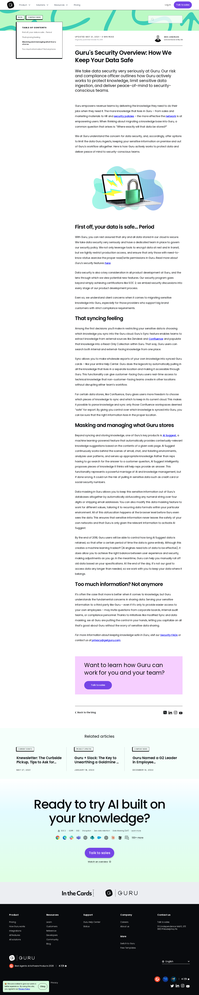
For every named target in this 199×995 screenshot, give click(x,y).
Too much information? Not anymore (39, 49)
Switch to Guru (127, 943)
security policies (124, 116)
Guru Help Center (91, 922)
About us (124, 926)
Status (86, 926)
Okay (42, 986)
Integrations (15, 930)
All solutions (15, 939)
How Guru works (17, 926)
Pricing (77, 4)
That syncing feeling (31, 37)
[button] (25, 5)
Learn (49, 922)
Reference (51, 930)
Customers (51, 926)
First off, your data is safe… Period (37, 32)
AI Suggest (169, 435)
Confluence (156, 339)
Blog (48, 943)
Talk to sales (182, 4)
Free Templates (128, 947)
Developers (52, 935)
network (171, 116)
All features (14, 935)
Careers (124, 922)
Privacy (54, 982)
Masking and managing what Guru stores (39, 43)
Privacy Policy (24, 989)
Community (52, 939)
